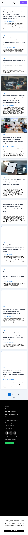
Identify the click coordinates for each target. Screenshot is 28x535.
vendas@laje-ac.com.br (11, 437)
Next (14, 397)
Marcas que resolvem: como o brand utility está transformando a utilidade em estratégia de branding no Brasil (14, 311)
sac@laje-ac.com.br (10, 439)
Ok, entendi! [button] (14, 530)
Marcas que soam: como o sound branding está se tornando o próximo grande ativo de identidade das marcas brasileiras (14, 63)
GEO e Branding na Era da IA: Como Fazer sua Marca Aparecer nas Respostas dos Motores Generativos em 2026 (14, 182)
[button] (2, 3)
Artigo (4, 9)
